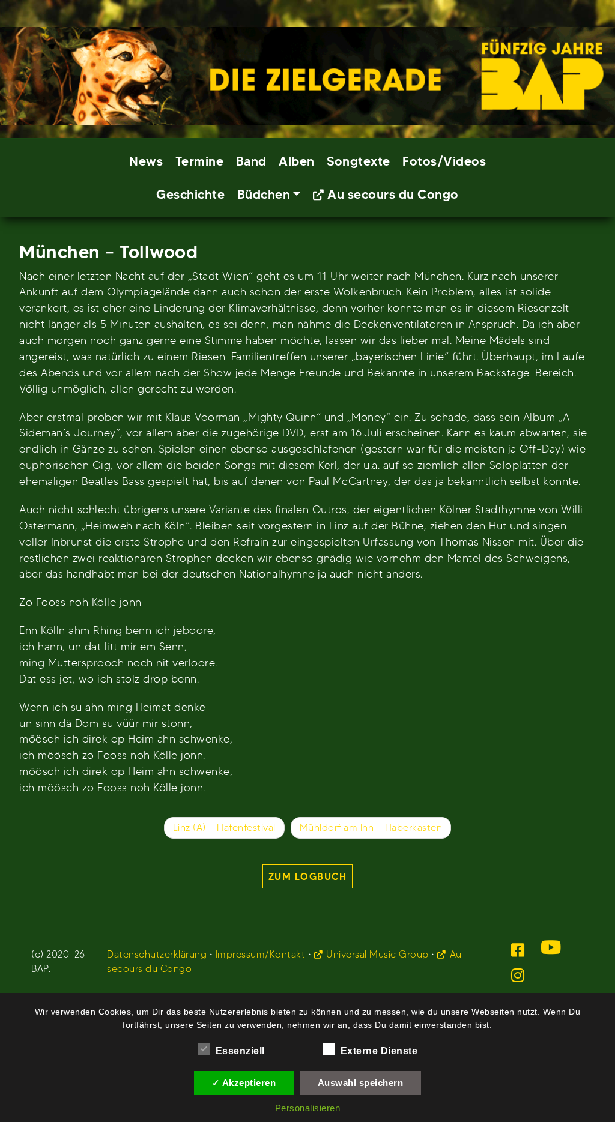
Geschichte (190, 194)
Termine (199, 161)
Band (251, 161)
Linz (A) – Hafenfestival (224, 827)
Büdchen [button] (264, 194)
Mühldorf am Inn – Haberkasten (371, 827)
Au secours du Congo (393, 194)
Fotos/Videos (444, 161)
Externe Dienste (379, 1051)
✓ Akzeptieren (244, 1083)
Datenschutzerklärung (157, 954)
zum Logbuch (307, 876)
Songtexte (358, 161)
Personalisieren (308, 1108)
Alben (297, 161)
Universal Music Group (377, 954)
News (146, 161)
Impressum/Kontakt (261, 954)
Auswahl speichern (361, 1083)
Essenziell (240, 1051)
